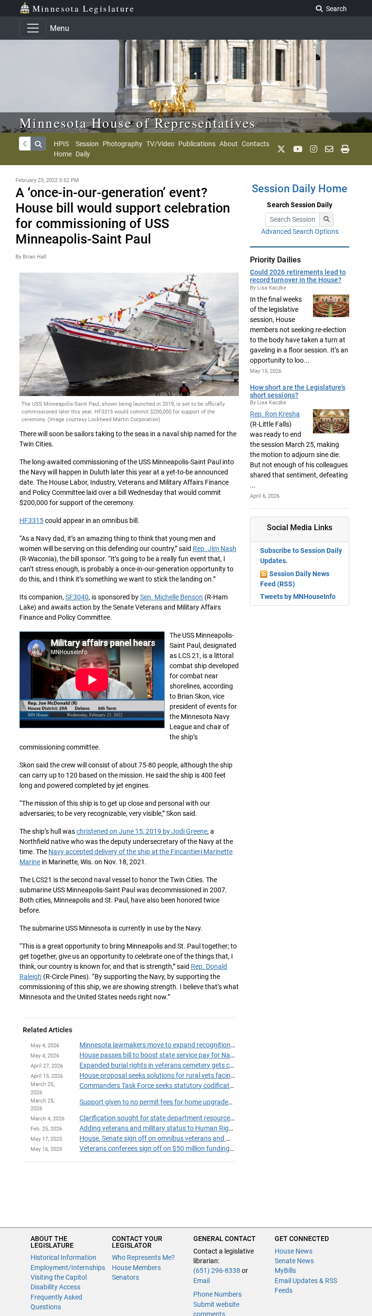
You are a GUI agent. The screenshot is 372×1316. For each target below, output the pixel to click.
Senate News (294, 1261)
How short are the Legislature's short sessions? (297, 391)
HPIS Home (63, 148)
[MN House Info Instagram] (313, 149)
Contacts (255, 144)
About (228, 144)
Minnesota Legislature (83, 8)
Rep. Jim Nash (214, 548)
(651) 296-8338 (216, 1270)
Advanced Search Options (300, 231)
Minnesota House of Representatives (137, 122)
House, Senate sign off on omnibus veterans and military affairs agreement (191, 1138)
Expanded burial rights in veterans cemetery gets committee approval (182, 1065)
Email (201, 1281)
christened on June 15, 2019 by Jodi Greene (142, 831)
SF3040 (77, 597)
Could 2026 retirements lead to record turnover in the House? (297, 276)
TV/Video (160, 144)
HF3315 (31, 520)
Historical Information (63, 1257)
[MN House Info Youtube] (297, 149)
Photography (122, 144)
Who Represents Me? (143, 1257)
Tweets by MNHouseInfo (298, 596)
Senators (125, 1277)
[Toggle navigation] (32, 28)
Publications (197, 144)
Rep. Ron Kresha (275, 414)
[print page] (345, 149)
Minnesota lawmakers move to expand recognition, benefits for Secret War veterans (204, 1045)
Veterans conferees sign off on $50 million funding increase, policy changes (191, 1148)
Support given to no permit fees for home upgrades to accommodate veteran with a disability (217, 1102)
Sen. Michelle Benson (171, 597)
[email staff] (329, 149)
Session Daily (87, 148)
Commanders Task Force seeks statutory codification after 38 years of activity (196, 1085)
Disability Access (55, 1287)
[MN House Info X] (281, 149)
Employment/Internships (68, 1267)
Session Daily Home (299, 189)
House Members (136, 1267)
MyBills (285, 1270)
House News (293, 1251)
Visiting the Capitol (59, 1277)
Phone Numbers (217, 1294)
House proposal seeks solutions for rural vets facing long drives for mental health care (207, 1075)
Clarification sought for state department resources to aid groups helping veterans (202, 1118)
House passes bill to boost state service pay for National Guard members (188, 1055)
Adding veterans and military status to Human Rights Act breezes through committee (206, 1128)
